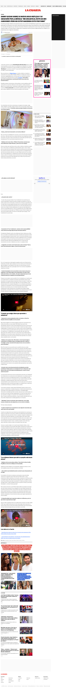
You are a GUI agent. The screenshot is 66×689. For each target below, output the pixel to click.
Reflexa (23, 540)
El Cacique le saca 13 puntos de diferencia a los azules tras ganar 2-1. (9, 632)
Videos (25, 6)
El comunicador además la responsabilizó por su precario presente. (10, 654)
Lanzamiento (7, 540)
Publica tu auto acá (42, 181)
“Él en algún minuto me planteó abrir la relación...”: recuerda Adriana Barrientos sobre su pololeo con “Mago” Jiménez (41, 65)
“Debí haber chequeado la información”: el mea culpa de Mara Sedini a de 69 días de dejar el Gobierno (9, 618)
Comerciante (49, 6)
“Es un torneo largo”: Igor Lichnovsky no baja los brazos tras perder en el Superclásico (9, 607)
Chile (5, 6)
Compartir (3, 54)
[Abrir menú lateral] (1, 10)
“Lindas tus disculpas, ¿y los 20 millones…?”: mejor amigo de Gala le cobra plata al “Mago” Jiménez (38, 94)
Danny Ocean (11, 540)
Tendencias (20, 6)
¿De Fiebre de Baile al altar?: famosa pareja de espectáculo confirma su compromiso (9, 596)
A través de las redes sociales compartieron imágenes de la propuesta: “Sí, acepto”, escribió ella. (9, 600)
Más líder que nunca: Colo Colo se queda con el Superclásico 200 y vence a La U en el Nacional (9, 629)
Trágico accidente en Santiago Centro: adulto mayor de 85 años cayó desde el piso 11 (40, 116)
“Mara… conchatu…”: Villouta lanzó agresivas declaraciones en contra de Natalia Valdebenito (10, 650)
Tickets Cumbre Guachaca (57, 6)
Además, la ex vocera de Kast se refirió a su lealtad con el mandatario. (8, 622)
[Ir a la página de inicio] (33, 10)
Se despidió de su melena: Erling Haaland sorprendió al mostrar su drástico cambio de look (40, 130)
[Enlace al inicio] (42, 61)
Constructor (43, 6)
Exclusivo (20, 540)
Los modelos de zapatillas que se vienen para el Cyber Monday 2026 (38, 81)
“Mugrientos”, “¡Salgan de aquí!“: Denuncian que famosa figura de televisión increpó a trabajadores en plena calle (8, 576)
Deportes (15, 6)
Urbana (37, 6)
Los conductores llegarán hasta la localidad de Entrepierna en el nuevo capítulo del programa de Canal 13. (10, 644)
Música (15, 540)
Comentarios (8, 54)
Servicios (33, 6)
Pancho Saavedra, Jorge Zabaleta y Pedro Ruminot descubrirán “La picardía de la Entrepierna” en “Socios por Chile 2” (9, 639)
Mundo (28, 6)
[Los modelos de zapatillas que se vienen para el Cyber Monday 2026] (47, 81)
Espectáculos (10, 6)
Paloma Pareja (7, 32)
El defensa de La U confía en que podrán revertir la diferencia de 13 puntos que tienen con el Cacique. (9, 611)
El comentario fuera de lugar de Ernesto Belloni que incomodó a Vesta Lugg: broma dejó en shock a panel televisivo (40, 135)
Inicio (2, 6)
